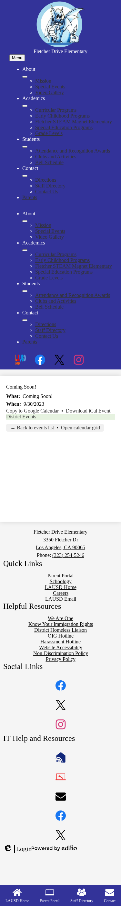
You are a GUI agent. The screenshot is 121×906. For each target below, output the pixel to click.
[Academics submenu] (24, 106)
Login (17, 849)
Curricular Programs (55, 110)
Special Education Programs (64, 127)
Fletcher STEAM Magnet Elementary (73, 121)
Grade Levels (49, 133)
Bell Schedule (49, 162)
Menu (17, 57)
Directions (45, 180)
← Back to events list (32, 427)
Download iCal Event (88, 410)
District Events (21, 416)
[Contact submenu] (24, 176)
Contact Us (46, 191)
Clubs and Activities (55, 156)
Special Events (50, 86)
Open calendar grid (80, 427)
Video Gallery (49, 92)
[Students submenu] (24, 147)
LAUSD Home (17, 901)
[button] (24, 221)
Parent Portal (49, 901)
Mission (43, 81)
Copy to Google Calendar (32, 410)
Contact (110, 901)
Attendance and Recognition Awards (72, 150)
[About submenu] (24, 77)
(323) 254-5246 (68, 555)
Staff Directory (50, 185)
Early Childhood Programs (62, 116)
